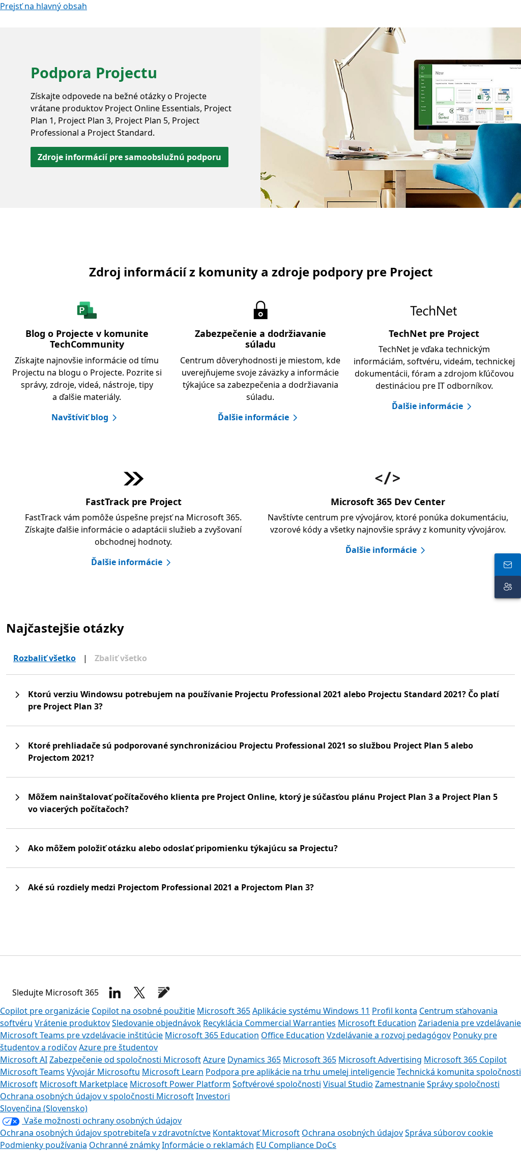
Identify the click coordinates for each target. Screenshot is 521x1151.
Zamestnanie (400, 1084)
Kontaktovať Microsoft (256, 1132)
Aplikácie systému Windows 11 (311, 1010)
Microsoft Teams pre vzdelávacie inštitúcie (81, 1035)
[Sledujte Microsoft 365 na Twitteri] (139, 992)
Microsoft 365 (223, 1010)
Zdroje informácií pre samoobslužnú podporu (129, 157)
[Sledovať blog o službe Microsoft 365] (164, 992)
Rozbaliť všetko (44, 658)
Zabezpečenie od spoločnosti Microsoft (125, 1059)
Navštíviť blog (79, 417)
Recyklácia (224, 1023)
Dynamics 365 (254, 1059)
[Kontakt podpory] (508, 587)
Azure (214, 1059)
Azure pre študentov (118, 1047)
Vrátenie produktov (72, 1023)
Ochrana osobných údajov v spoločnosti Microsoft (97, 1096)
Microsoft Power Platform (180, 1084)
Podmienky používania (43, 1144)
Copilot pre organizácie (45, 1010)
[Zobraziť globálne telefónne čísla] (508, 564)
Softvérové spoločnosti (277, 1084)
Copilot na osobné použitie (143, 1010)
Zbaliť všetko (121, 658)
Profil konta (394, 1010)
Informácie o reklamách (208, 1144)
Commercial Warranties (290, 1023)
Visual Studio (348, 1084)
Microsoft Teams (32, 1071)
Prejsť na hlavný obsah (43, 6)
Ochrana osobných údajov (352, 1132)
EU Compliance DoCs (296, 1144)
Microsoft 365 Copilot (465, 1059)
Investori (213, 1096)
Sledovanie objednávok (156, 1023)
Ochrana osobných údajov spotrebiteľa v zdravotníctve (105, 1132)
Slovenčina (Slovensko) (44, 1108)
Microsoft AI (23, 1059)
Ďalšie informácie (253, 417)
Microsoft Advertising (380, 1059)
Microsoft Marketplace (84, 1084)
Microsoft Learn (173, 1071)
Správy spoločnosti (463, 1084)
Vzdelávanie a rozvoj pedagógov (389, 1035)
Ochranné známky (124, 1144)
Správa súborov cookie (449, 1132)
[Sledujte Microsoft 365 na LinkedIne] (115, 992)
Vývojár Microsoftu (103, 1071)
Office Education (293, 1035)
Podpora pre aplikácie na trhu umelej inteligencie (300, 1071)
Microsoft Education (377, 1023)
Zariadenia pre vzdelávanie (469, 1023)
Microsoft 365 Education (212, 1035)
